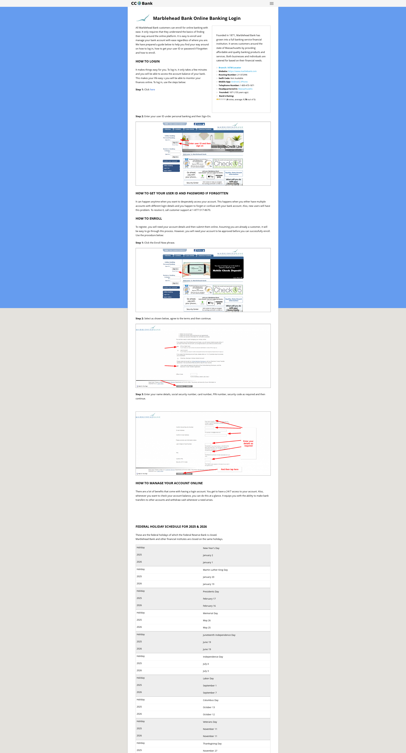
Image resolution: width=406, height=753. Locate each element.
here (152, 89)
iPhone (244, 81)
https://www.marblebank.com (242, 71)
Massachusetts (245, 88)
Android (235, 81)
